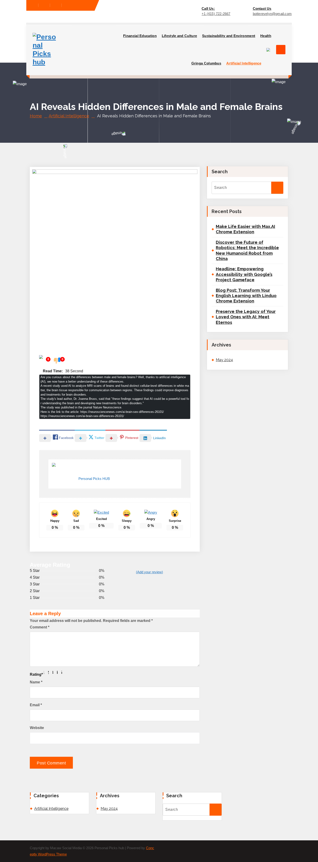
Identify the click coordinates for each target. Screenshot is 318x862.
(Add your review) (149, 572)
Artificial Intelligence (243, 63)
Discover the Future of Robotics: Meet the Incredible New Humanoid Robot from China (247, 250)
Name (36, 682)
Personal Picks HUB (94, 479)
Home (36, 115)
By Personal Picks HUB (101, 339)
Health (265, 36)
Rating (36, 674)
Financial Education (140, 36)
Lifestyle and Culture (179, 36)
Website (37, 728)
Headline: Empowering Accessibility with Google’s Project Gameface (244, 274)
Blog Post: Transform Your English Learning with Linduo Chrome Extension (246, 296)
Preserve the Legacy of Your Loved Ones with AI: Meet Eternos (246, 317)
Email (36, 705)
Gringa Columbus (206, 63)
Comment (39, 627)
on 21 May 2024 (64, 339)
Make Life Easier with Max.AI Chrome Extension (245, 229)
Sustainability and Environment (228, 36)
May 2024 (224, 360)
